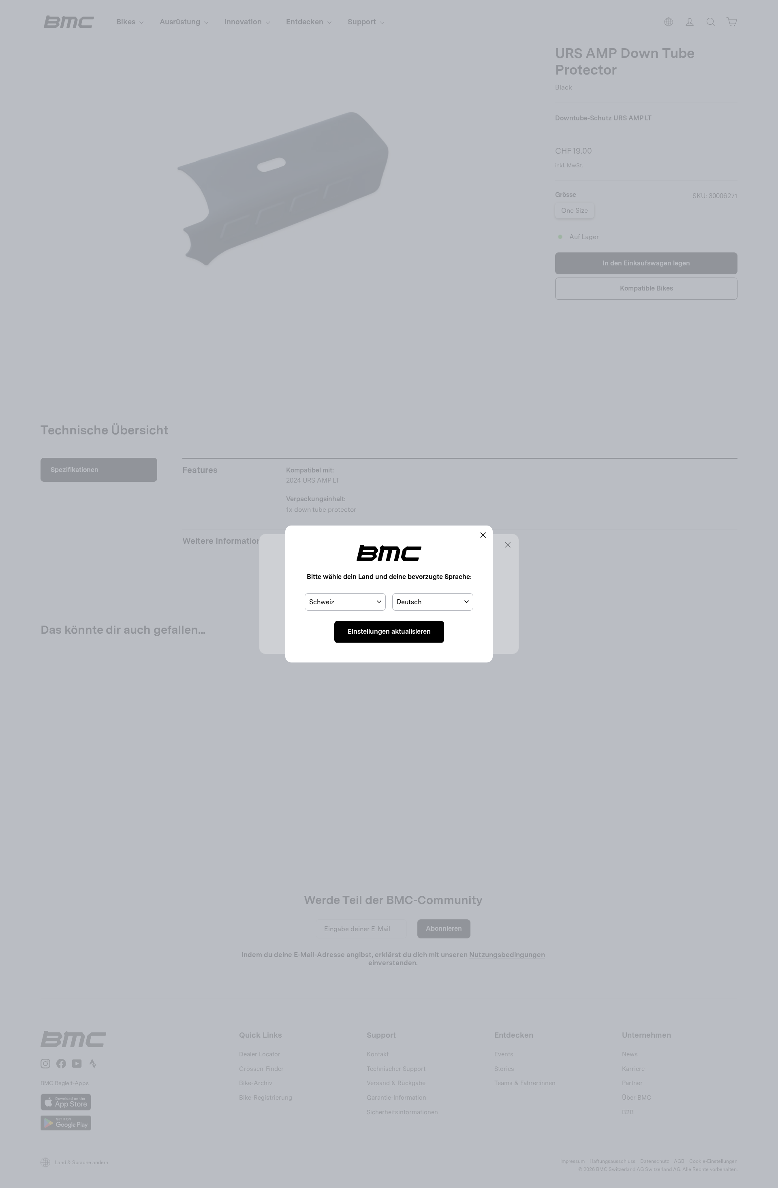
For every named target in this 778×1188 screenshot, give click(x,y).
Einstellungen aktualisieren (389, 631)
